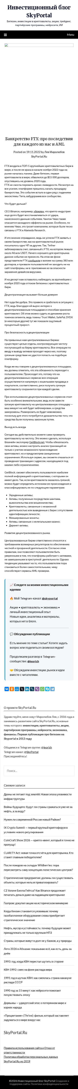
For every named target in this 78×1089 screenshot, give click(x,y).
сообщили (34, 260)
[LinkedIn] (27, 689)
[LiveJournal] (32, 689)
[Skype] (47, 689)
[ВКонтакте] (7, 689)
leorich (48, 747)
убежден (39, 211)
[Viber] (37, 689)
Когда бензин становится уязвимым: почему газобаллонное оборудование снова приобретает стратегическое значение (34, 916)
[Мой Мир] (17, 689)
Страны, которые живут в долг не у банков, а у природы (38, 940)
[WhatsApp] (42, 689)
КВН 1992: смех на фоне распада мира (28, 969)
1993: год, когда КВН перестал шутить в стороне (33, 961)
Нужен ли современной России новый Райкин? (32, 819)
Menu (70, 34)
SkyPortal (32, 752)
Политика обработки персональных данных (31, 1056)
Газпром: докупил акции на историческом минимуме (36, 903)
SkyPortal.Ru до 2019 (17, 1061)
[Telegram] (52, 689)
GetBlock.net (36, 442)
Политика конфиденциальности (49, 1083)
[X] (22, 689)
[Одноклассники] (12, 689)
